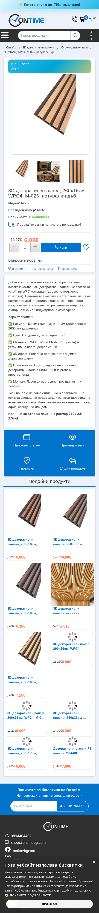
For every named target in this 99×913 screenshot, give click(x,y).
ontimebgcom (24, 851)
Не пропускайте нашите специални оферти (49, 792)
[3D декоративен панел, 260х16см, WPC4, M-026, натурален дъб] (49, 114)
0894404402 (69, 269)
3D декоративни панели (38, 47)
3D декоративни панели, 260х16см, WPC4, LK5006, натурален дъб (22, 680)
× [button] (94, 862)
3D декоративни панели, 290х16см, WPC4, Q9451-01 (22, 542)
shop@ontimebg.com (28, 842)
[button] (49, 895)
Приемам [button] (49, 904)
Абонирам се (73, 806)
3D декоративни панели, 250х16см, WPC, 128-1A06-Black (70, 542)
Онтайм (11, 47)
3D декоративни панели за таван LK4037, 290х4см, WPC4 (72, 611)
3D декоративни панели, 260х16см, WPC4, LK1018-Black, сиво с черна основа (70, 715)
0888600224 (45, 269)
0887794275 (20, 269)
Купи (62, 247)
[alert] (49, 885)
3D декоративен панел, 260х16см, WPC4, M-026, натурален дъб (26, 715)
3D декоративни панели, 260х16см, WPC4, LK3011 (22, 611)
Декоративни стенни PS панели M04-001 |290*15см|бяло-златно (72, 751)
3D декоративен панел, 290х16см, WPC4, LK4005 (71, 646)
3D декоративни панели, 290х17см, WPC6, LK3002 (22, 751)
